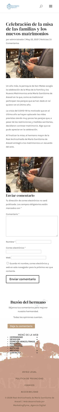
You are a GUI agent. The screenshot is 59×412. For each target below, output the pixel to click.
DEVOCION (15, 339)
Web (8, 257)
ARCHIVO (14, 350)
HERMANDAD (16, 337)
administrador (17, 39)
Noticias (44, 39)
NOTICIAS (14, 348)
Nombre (10, 241)
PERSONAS (15, 343)
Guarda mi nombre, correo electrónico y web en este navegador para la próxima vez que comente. (29, 267)
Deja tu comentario (21, 326)
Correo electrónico (16, 247)
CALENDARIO (16, 346)
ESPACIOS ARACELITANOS (22, 341)
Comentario (12, 214)
